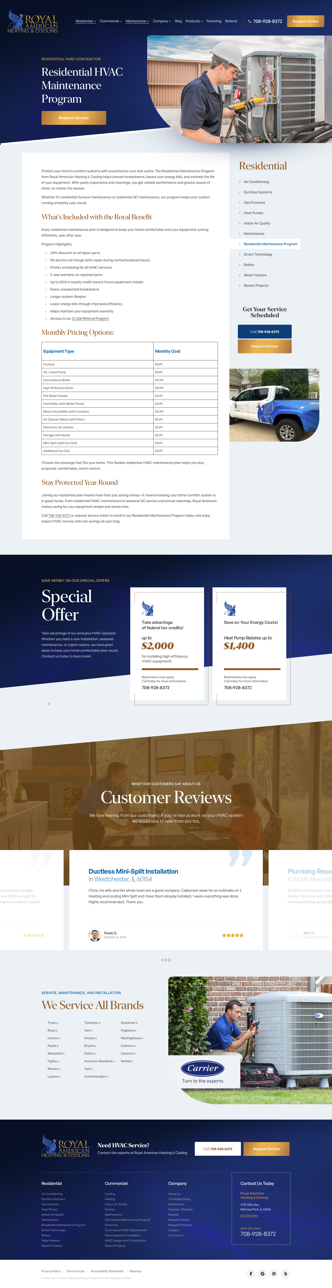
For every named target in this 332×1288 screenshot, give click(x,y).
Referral (231, 21)
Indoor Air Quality (257, 223)
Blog (178, 21)
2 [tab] (166, 960)
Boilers (249, 264)
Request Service (306, 21)
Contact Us (175, 1235)
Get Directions (249, 1215)
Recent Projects (256, 285)
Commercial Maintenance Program (128, 1220)
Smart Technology (258, 254)
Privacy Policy (51, 1271)
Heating (110, 1199)
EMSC (127, 1278)
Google (262, 1274)
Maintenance (254, 233)
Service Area (176, 1204)
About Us (174, 1194)
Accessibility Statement (107, 1271)
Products (193, 21)
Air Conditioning (256, 182)
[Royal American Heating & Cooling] (33, 21)
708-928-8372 (267, 21)
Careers (173, 1230)
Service (109, 1209)
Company (160, 21)
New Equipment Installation (123, 1235)
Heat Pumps (253, 213)
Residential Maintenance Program (271, 244)
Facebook (251, 1274)
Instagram (274, 1274)
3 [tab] (169, 960)
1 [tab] (49, 704)
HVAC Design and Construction (125, 1240)
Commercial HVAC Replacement (126, 1230)
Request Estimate (180, 1225)
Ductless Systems (258, 192)
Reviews (173, 1214)
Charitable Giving (179, 1199)
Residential (84, 21)
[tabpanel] (167, 646)
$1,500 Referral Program (90, 318)
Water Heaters (255, 275)
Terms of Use (75, 1271)
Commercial (109, 21)
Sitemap (135, 1271)
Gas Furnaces (254, 202)
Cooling (110, 1194)
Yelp (285, 1274)
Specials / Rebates (180, 1209)
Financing (214, 21)
